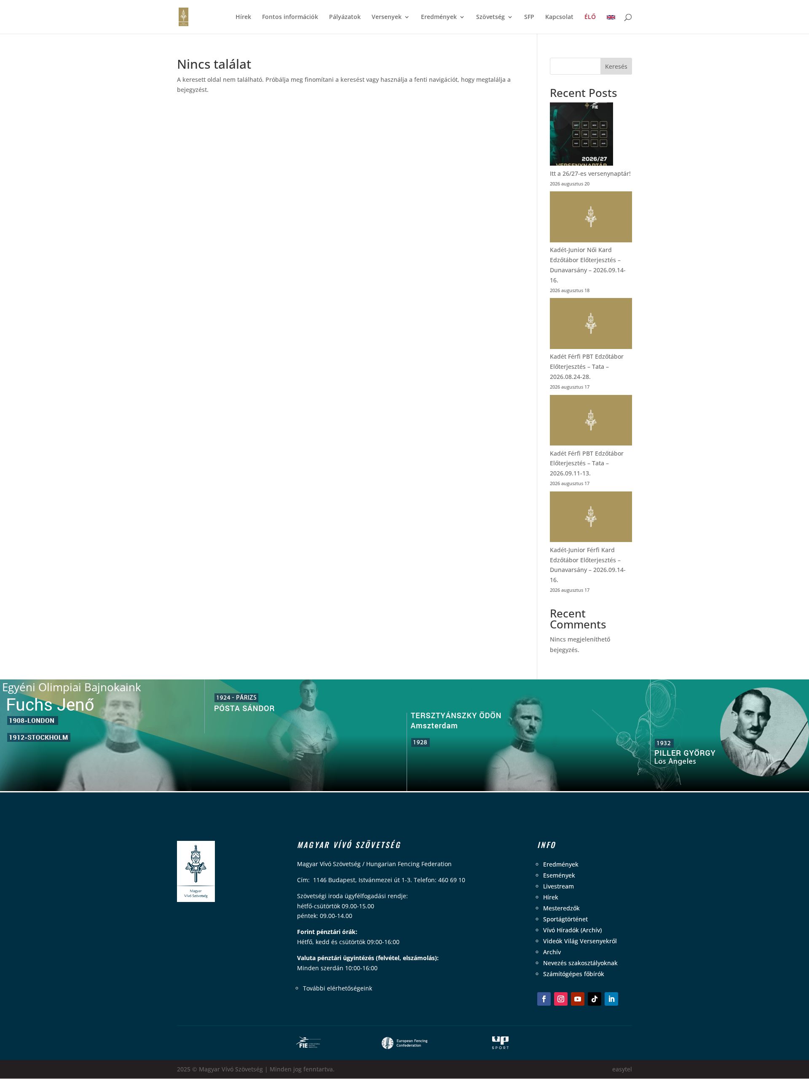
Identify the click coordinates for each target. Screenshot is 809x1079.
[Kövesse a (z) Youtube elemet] (577, 999)
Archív (552, 952)
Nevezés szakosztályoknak (580, 963)
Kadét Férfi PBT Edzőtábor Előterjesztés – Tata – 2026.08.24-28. (587, 366)
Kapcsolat (559, 17)
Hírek (243, 17)
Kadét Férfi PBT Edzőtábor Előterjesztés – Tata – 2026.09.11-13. (587, 463)
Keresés (616, 66)
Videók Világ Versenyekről (580, 941)
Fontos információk (290, 17)
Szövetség (490, 17)
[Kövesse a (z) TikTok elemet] (594, 999)
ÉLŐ (590, 17)
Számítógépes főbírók (573, 974)
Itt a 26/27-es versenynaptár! (590, 173)
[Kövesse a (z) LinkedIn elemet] (611, 999)
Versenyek (387, 17)
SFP (529, 17)
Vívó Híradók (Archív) (572, 930)
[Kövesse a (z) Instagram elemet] (561, 999)
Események (559, 875)
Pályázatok (345, 17)
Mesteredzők (561, 908)
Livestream (558, 886)
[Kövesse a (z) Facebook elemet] (544, 999)
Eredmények (439, 17)
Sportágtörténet (565, 919)
